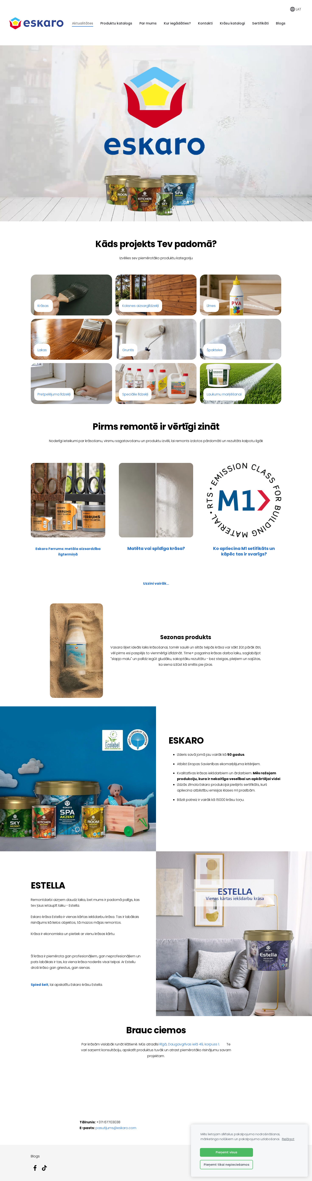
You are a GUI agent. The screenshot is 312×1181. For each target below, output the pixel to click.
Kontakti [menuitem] (205, 23)
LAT (298, 9)
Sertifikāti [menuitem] (260, 23)
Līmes (211, 305)
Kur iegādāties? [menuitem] (177, 23)
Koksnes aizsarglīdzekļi (140, 305)
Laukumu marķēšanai (224, 394)
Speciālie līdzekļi (135, 394)
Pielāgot (288, 1139)
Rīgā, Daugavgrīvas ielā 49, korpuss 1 (189, 1044)
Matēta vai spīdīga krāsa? (156, 548)
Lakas (42, 350)
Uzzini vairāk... (156, 583)
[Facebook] (35, 1168)
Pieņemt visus (226, 1152)
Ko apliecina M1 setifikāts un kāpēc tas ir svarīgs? (244, 551)
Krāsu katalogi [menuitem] (232, 23)
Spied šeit (39, 984)
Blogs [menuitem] (280, 23)
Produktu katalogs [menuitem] (116, 23)
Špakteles (215, 350)
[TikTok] (44, 1168)
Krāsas (43, 305)
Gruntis (128, 350)
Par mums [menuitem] (148, 23)
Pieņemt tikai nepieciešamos (226, 1164)
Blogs (35, 1156)
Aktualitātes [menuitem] (82, 23)
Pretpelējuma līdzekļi (54, 394)
